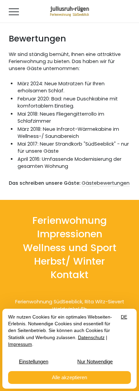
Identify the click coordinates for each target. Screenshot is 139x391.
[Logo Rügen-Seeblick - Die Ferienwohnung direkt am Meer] (69, 11)
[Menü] (13, 11)
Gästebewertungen (106, 183)
